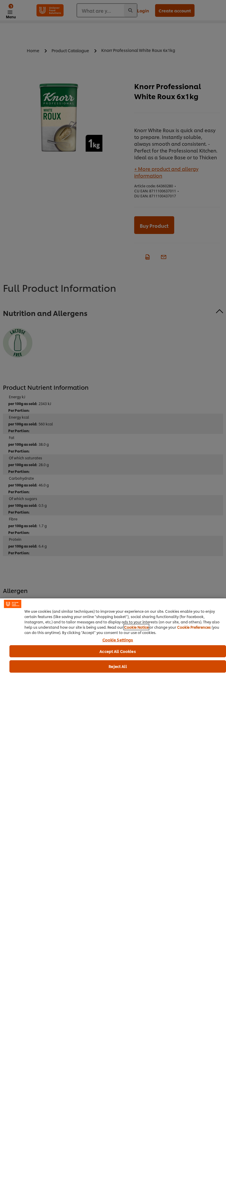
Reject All (118, 666)
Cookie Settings (117, 640)
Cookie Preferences (194, 627)
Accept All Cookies (117, 651)
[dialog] (113, 897)
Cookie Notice (136, 627)
